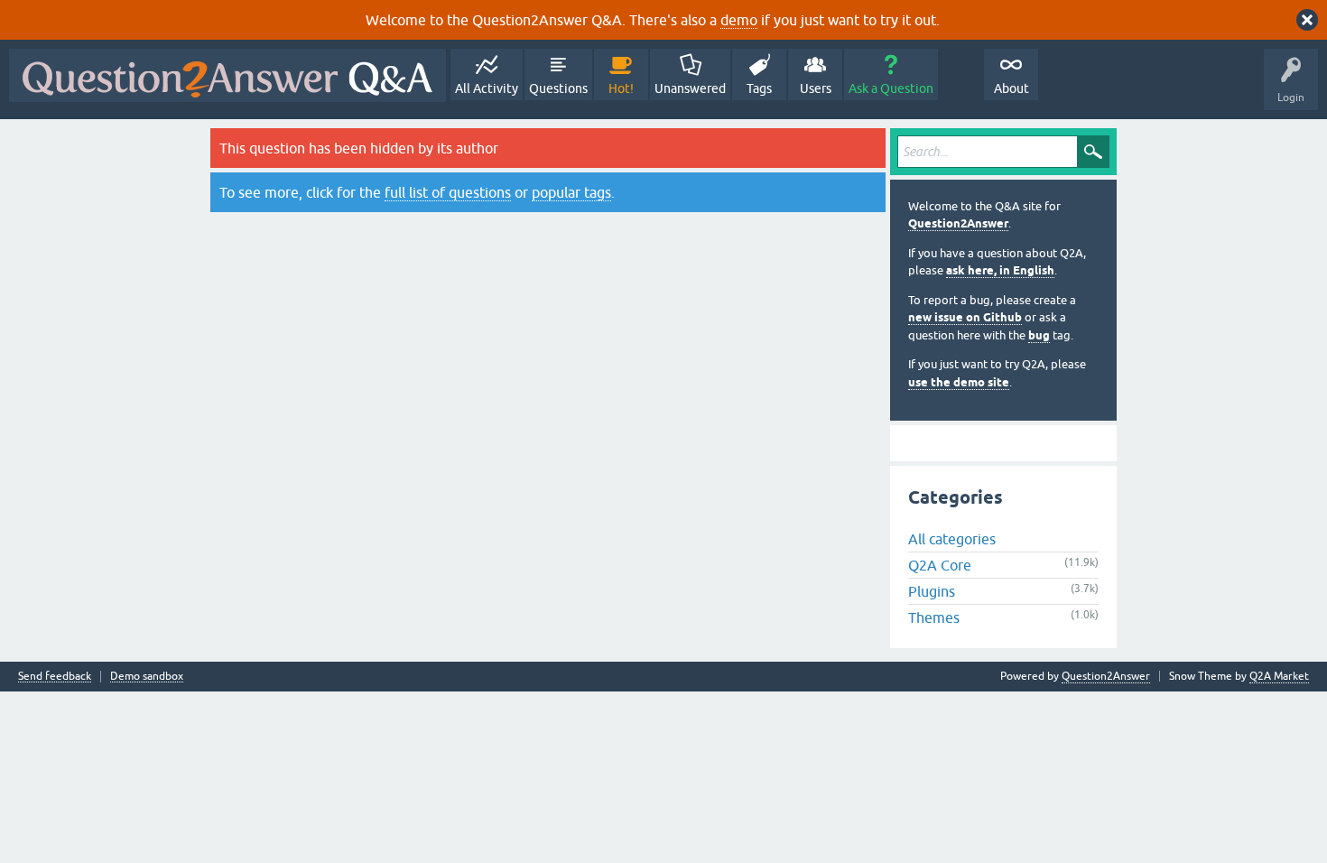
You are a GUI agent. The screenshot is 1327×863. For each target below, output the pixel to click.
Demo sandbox (146, 676)
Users (815, 88)
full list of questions (448, 192)
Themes (934, 617)
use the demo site (958, 382)
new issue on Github (965, 317)
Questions (558, 88)
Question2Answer (958, 223)
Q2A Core (939, 565)
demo (738, 20)
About (1011, 88)
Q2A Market (1279, 676)
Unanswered (690, 88)
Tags (759, 88)
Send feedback (54, 676)
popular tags (571, 192)
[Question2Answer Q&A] (227, 75)
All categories (952, 539)
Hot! (621, 88)
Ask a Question (891, 88)
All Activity (486, 88)
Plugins (931, 591)
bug (1039, 335)
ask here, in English (1000, 270)
